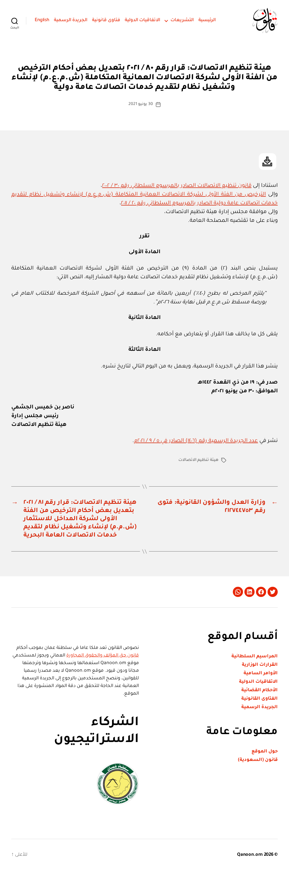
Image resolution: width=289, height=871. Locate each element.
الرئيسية (207, 20)
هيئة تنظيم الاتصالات (198, 460)
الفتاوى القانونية (259, 698)
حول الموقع (264, 751)
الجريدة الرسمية (71, 20)
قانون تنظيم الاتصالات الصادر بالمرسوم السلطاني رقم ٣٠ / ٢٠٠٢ (176, 186)
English (42, 20)
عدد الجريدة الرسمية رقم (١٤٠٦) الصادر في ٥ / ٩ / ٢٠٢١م (196, 441)
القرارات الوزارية (260, 665)
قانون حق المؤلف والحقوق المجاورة (102, 655)
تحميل (267, 161)
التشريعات (182, 20)
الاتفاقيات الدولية (143, 20)
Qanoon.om (250, 854)
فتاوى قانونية (106, 20)
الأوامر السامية (261, 673)
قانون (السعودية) (258, 760)
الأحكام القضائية (259, 690)
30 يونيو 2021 (140, 104)
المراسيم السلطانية (254, 656)
